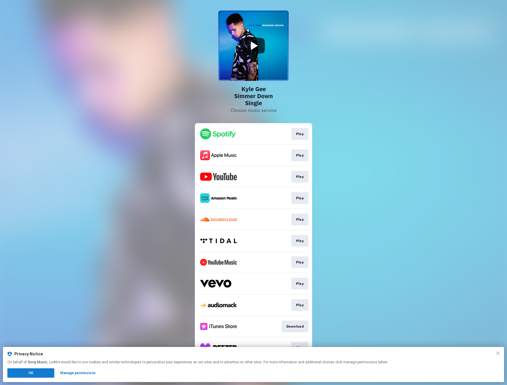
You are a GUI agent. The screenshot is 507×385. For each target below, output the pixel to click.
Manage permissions (78, 373)
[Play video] (253, 46)
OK (30, 373)
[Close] (498, 353)
